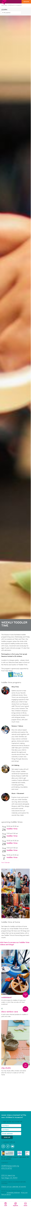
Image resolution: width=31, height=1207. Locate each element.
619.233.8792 (6, 1168)
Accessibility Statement (13, 1192)
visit (5, 1205)
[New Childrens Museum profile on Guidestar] (27, 1153)
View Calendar (5, 862)
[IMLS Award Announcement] (7, 1153)
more (25, 1205)
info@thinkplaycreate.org (10, 1166)
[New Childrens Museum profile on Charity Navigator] (19, 1153)
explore (15, 1205)
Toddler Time (12, 828)
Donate (26, 1)
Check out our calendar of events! (13, 1187)
